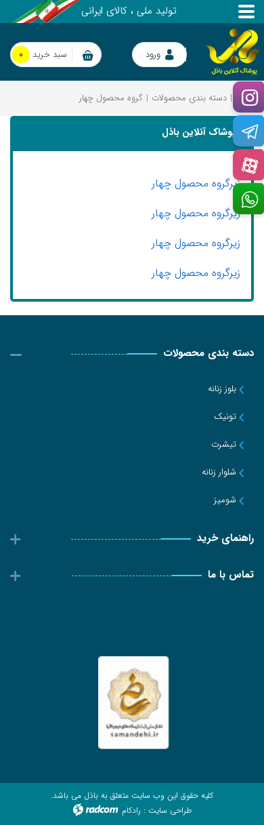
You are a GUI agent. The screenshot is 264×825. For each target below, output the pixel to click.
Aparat (248, 165)
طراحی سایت (170, 810)
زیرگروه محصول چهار (196, 183)
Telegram (248, 131)
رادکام (131, 810)
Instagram (248, 97)
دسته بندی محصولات (189, 98)
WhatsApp (248, 199)
